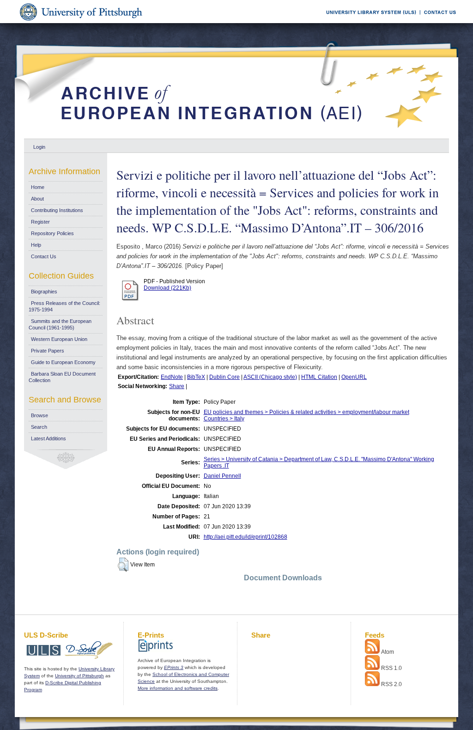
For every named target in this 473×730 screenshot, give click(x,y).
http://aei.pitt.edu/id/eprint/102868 (245, 537)
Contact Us (43, 256)
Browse (39, 415)
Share (176, 386)
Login (39, 147)
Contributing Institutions (57, 210)
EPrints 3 (173, 667)
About (37, 198)
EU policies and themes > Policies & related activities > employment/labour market (306, 412)
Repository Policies (52, 233)
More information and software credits (178, 688)
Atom (387, 652)
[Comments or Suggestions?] (438, 21)
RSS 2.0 (391, 684)
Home (37, 187)
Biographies (44, 291)
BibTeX (196, 377)
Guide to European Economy (63, 362)
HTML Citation (319, 377)
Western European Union (59, 339)
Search (39, 427)
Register (40, 222)
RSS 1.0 (391, 668)
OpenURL (354, 377)
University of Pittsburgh (79, 675)
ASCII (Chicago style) (270, 377)
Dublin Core (224, 377)
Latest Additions (48, 438)
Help (36, 245)
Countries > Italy (224, 418)
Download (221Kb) (167, 288)
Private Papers (47, 350)
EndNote (172, 377)
